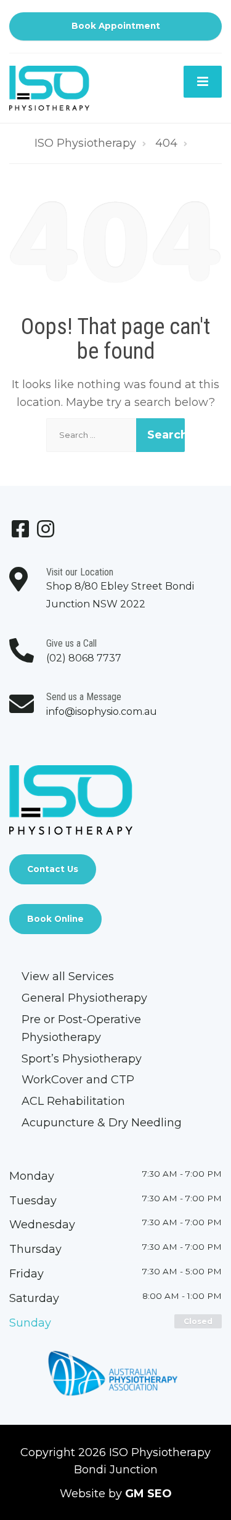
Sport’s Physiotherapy (82, 1059)
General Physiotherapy (84, 998)
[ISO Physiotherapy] (49, 87)
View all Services (68, 976)
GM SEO (148, 1493)
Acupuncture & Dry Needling (102, 1122)
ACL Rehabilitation (73, 1101)
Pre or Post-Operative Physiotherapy (81, 1028)
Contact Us (52, 869)
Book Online (55, 919)
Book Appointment (115, 26)
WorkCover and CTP (78, 1079)
